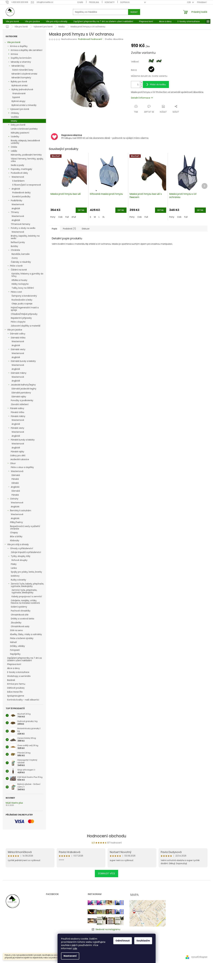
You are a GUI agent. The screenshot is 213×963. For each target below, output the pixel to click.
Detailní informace (140, 97)
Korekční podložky (21, 196)
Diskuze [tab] (85, 228)
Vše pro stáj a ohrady (18, 544)
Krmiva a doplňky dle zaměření (26, 50)
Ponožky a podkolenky (22, 400)
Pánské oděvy (17, 408)
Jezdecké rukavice (19, 459)
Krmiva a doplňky (19, 46)
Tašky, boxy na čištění (23, 287)
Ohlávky (15, 113)
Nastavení (70, 956)
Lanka (14, 568)
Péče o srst (16, 291)
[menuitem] (12, 21)
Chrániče (15, 250)
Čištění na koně (19, 269)
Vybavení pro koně (19, 109)
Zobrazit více (106, 873)
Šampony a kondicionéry (24, 295)
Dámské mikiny (18, 373)
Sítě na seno (16, 630)
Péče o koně (16, 265)
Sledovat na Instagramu (108, 929)
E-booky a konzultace (18, 672)
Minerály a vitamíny (21, 61)
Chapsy (14, 532)
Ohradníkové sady (20, 626)
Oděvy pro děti (17, 455)
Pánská (15, 479)
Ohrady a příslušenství (21, 548)
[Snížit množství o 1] (141, 86)
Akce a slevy (13, 668)
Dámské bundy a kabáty (23, 361)
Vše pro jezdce (14, 329)
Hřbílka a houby (19, 280)
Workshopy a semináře (19, 676)
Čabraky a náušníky (21, 261)
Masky (14, 120)
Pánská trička (17, 412)
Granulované (18, 93)
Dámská (16, 475)
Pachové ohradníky (20, 610)
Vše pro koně (13, 42)
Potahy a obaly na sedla (23, 228)
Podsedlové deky (19, 172)
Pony (52, 216)
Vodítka (15, 116)
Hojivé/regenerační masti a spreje (25, 309)
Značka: (114, 39)
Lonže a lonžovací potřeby (24, 128)
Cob (60, 216)
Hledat (134, 12)
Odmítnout (123, 940)
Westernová (17, 471)
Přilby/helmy (16, 522)
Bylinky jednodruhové (22, 89)
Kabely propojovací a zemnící (27, 596)
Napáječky (15, 654)
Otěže (14, 146)
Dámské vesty (18, 349)
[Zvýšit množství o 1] (141, 82)
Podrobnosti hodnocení (90, 39)
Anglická (15, 486)
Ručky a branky (18, 579)
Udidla (14, 150)
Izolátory (15, 575)
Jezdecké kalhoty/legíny (23, 384)
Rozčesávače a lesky (22, 299)
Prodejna (94, 2)
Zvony (15, 258)
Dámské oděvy (17, 333)
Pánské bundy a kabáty (23, 439)
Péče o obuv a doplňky (22, 467)
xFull (74, 216)
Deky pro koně (18, 124)
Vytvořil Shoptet (199, 957)
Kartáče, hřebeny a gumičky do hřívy (27, 275)
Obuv (13, 463)
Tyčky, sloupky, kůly (20, 556)
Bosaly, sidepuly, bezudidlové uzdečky (25, 141)
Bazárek (11, 680)
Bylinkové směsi (20, 85)
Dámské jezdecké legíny (24, 388)
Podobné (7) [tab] (69, 228)
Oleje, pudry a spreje (22, 303)
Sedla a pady (17, 165)
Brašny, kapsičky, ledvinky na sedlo (25, 237)
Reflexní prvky (18, 242)
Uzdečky (15, 136)
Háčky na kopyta (20, 283)
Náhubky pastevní (20, 132)
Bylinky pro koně (19, 81)
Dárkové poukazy (16, 687)
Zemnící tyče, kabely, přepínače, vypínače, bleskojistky (27, 585)
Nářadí (13, 642)
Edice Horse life (15, 691)
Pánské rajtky (17, 451)
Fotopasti (15, 650)
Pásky (14, 564)
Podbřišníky (16, 200)
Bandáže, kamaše (21, 254)
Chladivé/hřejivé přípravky (24, 314)
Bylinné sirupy (18, 101)
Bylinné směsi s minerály (24, 105)
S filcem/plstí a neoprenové (26, 184)
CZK (189, 2)
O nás (80, 2)
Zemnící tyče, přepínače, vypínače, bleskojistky (24, 591)
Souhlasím (143, 940)
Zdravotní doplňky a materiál (25, 325)
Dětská (15, 483)
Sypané (16, 97)
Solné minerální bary (22, 69)
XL (103, 216)
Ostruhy (14, 498)
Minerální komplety (21, 77)
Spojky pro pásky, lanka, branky (26, 571)
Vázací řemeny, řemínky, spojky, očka (27, 160)
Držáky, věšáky (17, 646)
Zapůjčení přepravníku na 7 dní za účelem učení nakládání (24, 659)
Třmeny (15, 212)
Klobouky (14, 540)
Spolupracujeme (15, 695)
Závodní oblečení (19, 404)
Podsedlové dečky (21, 192)
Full (67, 216)
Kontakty (109, 2)
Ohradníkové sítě (19, 614)
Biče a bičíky (16, 536)
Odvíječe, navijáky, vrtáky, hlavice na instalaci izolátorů (25, 601)
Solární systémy (19, 606)
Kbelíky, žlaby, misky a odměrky (26, 634)
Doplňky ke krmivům (21, 57)
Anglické (16, 188)
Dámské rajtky (19, 396)
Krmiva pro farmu (16, 683)
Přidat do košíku (158, 84)
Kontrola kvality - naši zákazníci (23, 699)
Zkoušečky (16, 622)
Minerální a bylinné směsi (24, 73)
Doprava (125, 2)
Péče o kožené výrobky (21, 638)
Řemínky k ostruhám (20, 510)
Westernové (18, 176)
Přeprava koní (14, 664)
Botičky (14, 246)
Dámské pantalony (21, 392)
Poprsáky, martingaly (21, 169)
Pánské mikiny (18, 416)
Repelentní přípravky (21, 318)
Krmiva (14, 54)
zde (75, 948)
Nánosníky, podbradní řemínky (26, 154)
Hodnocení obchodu (106, 836)
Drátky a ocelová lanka (22, 618)
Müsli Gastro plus (14, 803)
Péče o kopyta (18, 321)
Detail (81, 210)
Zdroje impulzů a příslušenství (26, 552)
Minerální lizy (18, 65)
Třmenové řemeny (20, 224)
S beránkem (18, 180)
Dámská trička (18, 337)
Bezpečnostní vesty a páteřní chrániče (25, 527)
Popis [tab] (54, 228)
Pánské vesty (17, 428)
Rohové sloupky (19, 560)
